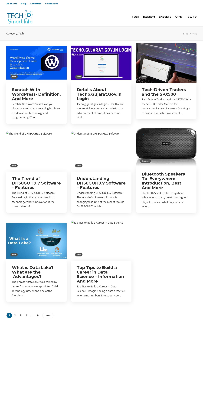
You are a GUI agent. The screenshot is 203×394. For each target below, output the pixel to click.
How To (191, 16)
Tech (135, 16)
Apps (178, 16)
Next (48, 315)
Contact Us (51, 3)
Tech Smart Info (190, 382)
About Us (11, 3)
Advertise (35, 3)
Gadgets (165, 16)
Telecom (149, 16)
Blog (23, 3)
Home (185, 34)
